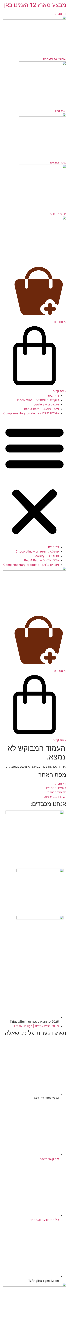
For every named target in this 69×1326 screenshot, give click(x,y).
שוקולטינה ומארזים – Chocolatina (37, 400)
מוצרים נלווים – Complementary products (31, 413)
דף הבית (53, 395)
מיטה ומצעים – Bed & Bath (41, 409)
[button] (34, 480)
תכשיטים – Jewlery (46, 404)
